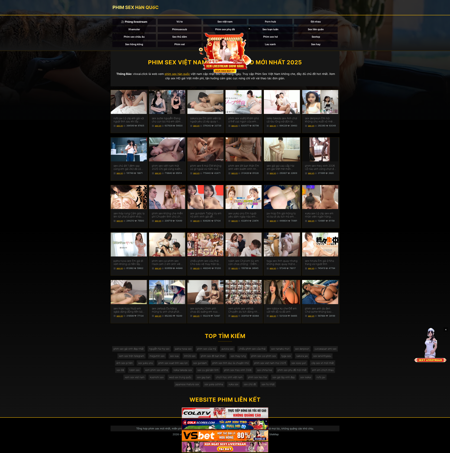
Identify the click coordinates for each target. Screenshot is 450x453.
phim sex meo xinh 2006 (238, 369)
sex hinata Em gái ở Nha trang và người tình (319, 262)
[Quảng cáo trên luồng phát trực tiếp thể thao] (225, 447)
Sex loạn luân (270, 29)
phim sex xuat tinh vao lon (173, 362)
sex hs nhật (268, 384)
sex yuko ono (145, 362)
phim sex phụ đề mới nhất (292, 369)
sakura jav (302, 355)
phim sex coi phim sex (263, 355)
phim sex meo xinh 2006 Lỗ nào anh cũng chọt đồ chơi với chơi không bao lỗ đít (320, 167)
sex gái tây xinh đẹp (283, 377)
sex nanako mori (280, 348)
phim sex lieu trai (257, 377)
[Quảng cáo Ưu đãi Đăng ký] (225, 424)
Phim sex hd (270, 36)
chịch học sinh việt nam (229, 377)
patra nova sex (183, 348)
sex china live (264, 369)
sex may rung (238, 355)
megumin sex (157, 355)
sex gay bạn (203, 377)
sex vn (120, 125)
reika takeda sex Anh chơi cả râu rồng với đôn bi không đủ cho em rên (282, 120)
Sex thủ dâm (179, 36)
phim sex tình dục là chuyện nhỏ (230, 362)
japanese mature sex (187, 384)
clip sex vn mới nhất (322, 362)
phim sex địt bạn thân (213, 355)
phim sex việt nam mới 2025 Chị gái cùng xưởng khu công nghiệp (167, 167)
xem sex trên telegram (131, 355)
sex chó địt (250, 384)
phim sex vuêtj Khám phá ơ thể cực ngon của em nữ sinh (243, 120)
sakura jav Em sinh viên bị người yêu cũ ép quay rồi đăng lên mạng (205, 120)
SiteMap (274, 434)
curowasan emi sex (325, 348)
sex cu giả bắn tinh (208, 369)
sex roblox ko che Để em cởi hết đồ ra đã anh (282, 310)
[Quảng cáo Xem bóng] (225, 412)
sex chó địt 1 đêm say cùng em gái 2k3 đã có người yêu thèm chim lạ (128, 167)
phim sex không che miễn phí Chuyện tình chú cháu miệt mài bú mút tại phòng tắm (167, 215)
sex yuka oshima (213, 384)
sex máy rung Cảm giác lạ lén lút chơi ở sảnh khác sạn (129, 215)
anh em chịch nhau (323, 369)
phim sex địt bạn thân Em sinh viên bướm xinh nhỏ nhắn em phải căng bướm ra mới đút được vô (243, 167)
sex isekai (305, 377)
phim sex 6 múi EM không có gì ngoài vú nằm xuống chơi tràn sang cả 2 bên (205, 167)
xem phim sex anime (156, 369)
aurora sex (227, 348)
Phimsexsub (179, 29)
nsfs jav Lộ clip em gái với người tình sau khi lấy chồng (129, 120)
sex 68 (120, 369)
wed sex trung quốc (180, 377)
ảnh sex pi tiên (124, 362)
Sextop (316, 36)
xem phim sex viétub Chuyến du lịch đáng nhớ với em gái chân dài (243, 310)
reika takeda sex (182, 369)
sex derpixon (302, 348)
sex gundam (200, 362)
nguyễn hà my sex (159, 348)
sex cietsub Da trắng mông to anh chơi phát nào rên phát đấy (165, 310)
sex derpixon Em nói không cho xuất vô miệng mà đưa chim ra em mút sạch (320, 120)
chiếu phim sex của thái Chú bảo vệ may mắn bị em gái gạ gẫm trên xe (204, 262)
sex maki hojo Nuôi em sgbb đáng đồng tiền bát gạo (128, 310)
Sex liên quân (316, 29)
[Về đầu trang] (442, 449)
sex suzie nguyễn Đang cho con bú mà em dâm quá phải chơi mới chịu (166, 120)
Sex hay (315, 44)
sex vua (174, 355)
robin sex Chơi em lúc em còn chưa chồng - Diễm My (243, 262)
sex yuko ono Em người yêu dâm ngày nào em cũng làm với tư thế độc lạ (243, 215)
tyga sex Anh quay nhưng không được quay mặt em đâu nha (282, 262)
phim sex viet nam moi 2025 (270, 362)
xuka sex (233, 384)
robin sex (134, 369)
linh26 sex (189, 355)
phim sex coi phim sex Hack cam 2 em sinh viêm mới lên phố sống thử (167, 262)
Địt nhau (316, 21)
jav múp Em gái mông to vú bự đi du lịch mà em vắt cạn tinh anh (281, 215)
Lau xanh (270, 44)
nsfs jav (321, 377)
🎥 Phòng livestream (134, 21)
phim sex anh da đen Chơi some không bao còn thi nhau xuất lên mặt (320, 310)
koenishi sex (157, 377)
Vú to (179, 21)
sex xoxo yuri (298, 362)
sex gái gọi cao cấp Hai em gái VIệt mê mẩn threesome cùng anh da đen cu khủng (281, 167)
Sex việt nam (225, 21)
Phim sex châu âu (134, 36)
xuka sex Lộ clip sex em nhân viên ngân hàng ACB (319, 215)
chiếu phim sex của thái (252, 348)
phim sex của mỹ (206, 348)
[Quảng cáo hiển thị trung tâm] (225, 52)
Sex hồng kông (134, 44)
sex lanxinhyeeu (322, 355)
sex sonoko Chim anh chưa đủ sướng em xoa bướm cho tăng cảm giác (205, 310)
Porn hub (270, 21)
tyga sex (286, 355)
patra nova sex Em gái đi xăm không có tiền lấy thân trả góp (128, 262)
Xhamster (134, 29)
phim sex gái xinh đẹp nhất (129, 348)
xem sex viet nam (134, 377)
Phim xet (179, 44)
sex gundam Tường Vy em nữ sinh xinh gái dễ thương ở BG (205, 215)
